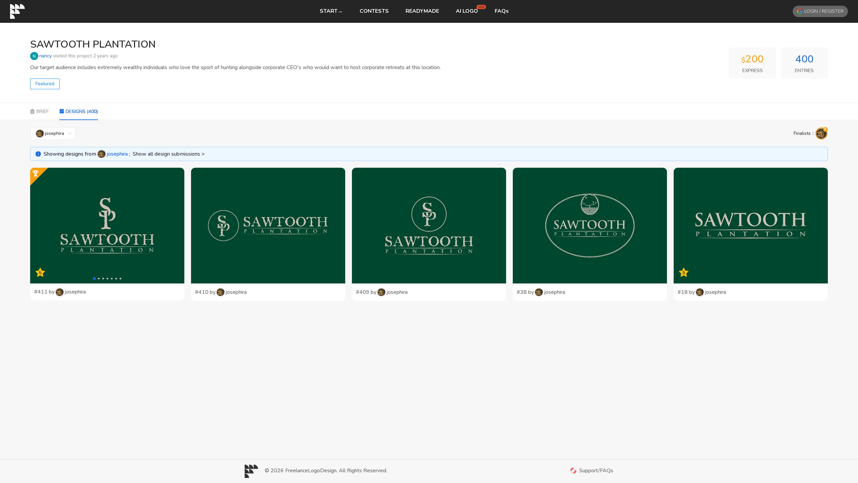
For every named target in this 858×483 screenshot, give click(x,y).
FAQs (502, 11)
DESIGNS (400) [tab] (82, 111)
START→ (331, 11)
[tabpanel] (429, 214)
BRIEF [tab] (43, 111)
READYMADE (422, 11)
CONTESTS (374, 11)
